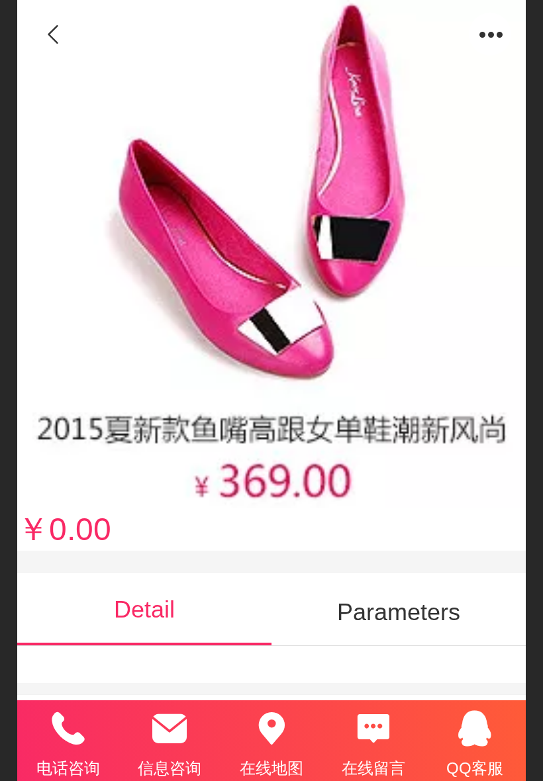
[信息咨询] (170, 729)
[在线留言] (373, 729)
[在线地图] (271, 729)
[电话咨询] (68, 729)
